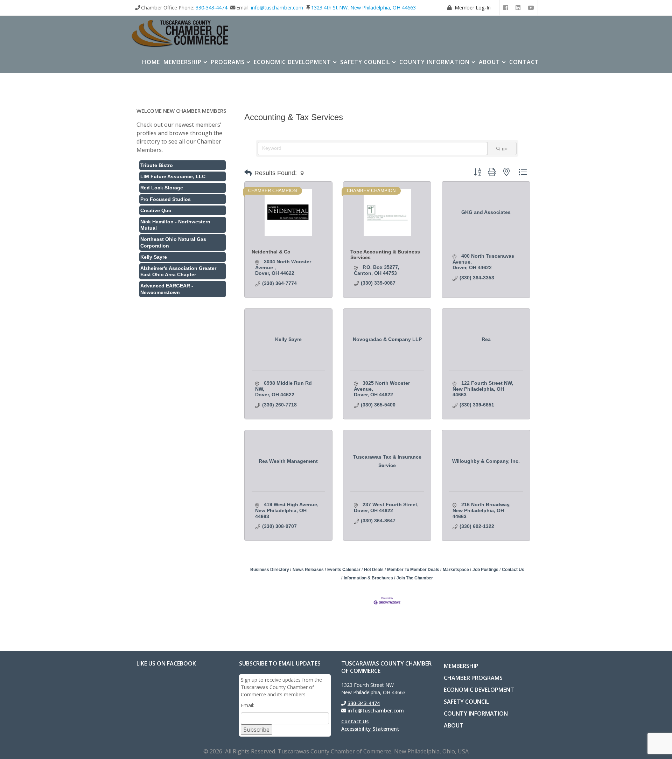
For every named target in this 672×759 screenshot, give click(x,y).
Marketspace (456, 569)
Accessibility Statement (370, 728)
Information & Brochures (368, 578)
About (489, 62)
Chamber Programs (473, 678)
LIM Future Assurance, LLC (172, 176)
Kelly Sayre (153, 257)
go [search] (504, 148)
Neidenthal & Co (271, 252)
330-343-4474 (211, 7)
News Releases (308, 569)
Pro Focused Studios (165, 199)
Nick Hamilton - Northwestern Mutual (175, 225)
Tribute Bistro (156, 165)
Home (151, 62)
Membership (182, 62)
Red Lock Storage (161, 187)
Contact (524, 62)
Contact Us (513, 569)
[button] (248, 173)
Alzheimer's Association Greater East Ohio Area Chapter (178, 271)
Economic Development (292, 62)
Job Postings (485, 569)
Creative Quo (156, 210)
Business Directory (269, 569)
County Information (434, 62)
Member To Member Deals (413, 569)
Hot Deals (374, 569)
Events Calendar (343, 569)
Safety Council (365, 62)
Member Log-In (473, 7)
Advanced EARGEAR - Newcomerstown (166, 289)
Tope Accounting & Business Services (385, 254)
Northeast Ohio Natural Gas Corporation (173, 242)
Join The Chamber (415, 578)
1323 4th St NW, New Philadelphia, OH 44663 (363, 7)
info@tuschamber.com (277, 7)
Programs (228, 62)
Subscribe (257, 729)
